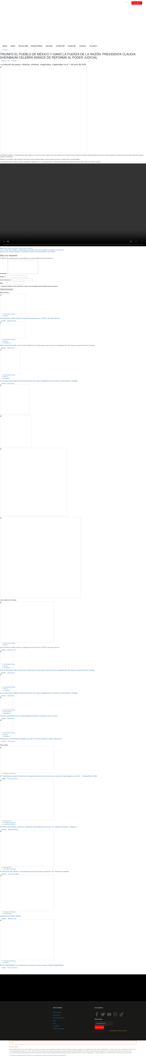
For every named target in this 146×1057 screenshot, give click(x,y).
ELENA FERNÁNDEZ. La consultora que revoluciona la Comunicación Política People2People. (32, 965)
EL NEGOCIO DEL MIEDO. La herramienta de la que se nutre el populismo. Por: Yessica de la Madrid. (34, 871)
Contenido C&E (60, 46)
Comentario (3, 273)
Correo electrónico (5, 280)
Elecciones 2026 (23, 46)
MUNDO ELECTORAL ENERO (10, 916)
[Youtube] (109, 1014)
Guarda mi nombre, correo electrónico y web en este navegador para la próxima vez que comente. (29, 286)
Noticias (5, 46)
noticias (20, 248)
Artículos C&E (7, 821)
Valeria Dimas (11, 348)
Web (1, 283)
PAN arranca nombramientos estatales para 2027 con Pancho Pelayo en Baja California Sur (31, 739)
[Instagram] (115, 1014)
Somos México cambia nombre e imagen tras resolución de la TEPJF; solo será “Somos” (30, 318)
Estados (13, 46)
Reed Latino (49, 46)
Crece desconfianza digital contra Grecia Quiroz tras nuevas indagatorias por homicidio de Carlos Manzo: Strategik (38, 381)
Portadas (5, 962)
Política (25, 248)
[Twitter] (103, 1014)
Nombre (2, 276)
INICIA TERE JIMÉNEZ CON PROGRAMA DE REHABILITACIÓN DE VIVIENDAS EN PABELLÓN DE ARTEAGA (32, 250)
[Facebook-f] (97, 1014)
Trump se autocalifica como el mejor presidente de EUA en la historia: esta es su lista (29, 716)
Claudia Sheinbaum (8, 248)
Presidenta (30, 248)
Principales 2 (6, 343)
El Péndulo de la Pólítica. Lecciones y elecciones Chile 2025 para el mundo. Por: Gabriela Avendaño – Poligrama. (38, 827)
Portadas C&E (72, 46)
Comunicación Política (9, 314)
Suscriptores (93, 46)
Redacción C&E (5, 61)
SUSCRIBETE (99, 1027)
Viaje (54, 1023)
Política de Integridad (58, 1028)
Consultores (82, 46)
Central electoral (57, 1012)
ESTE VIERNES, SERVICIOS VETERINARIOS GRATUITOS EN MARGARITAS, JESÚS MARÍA (27, 252)
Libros (54, 1020)
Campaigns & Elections (9, 773)
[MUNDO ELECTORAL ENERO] (27, 893)
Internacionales (7, 711)
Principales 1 (6, 378)
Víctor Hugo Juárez (12, 778)
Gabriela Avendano (13, 829)
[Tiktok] (121, 1014)
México (16, 248)
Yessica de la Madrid (13, 874)
